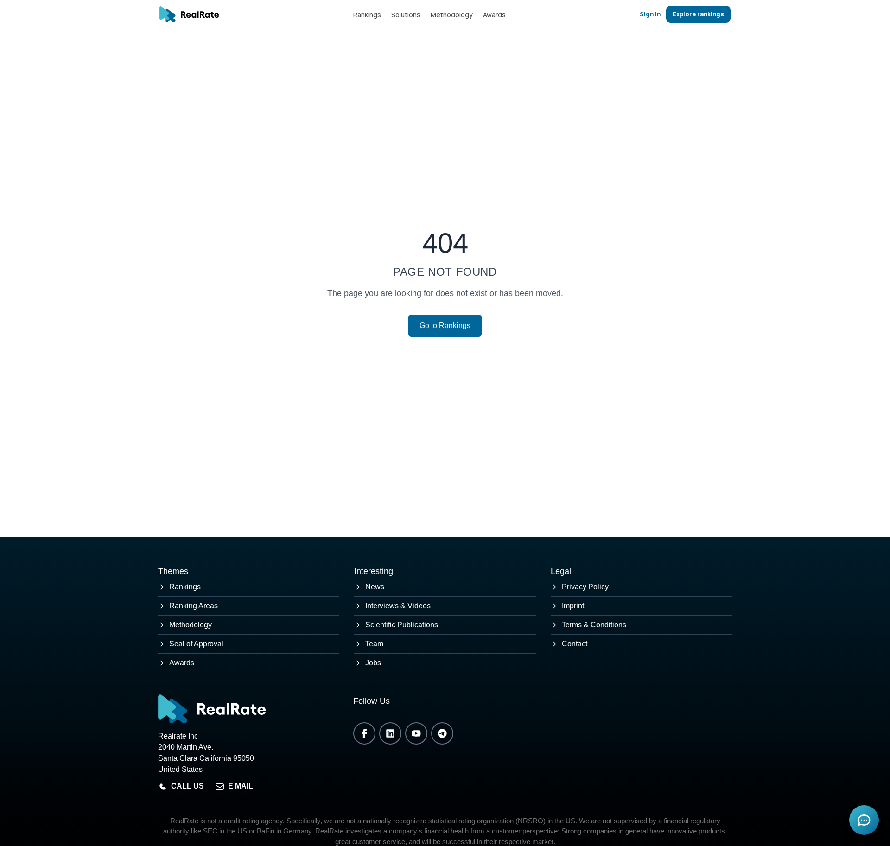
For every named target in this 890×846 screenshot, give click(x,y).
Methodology (452, 14)
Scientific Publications (401, 625)
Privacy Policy (585, 587)
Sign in (650, 14)
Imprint (573, 606)
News (374, 587)
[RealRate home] (189, 14)
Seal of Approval (196, 644)
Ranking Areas (193, 606)
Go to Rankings (445, 325)
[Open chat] (864, 820)
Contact (574, 644)
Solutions (405, 14)
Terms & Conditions (594, 625)
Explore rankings (698, 14)
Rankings (367, 14)
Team (374, 644)
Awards (494, 14)
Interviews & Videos (398, 606)
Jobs (373, 663)
